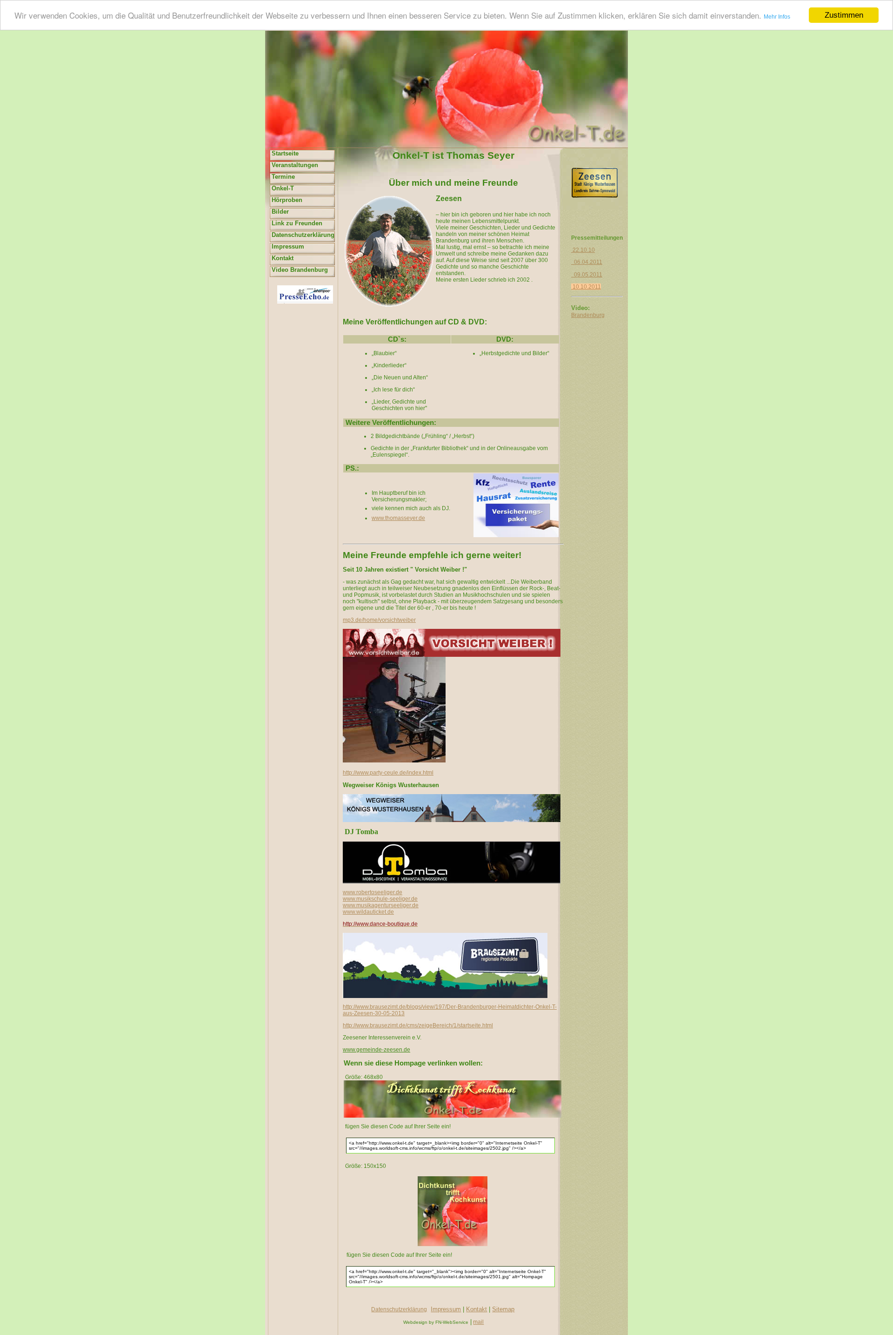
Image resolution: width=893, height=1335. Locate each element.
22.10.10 (583, 250)
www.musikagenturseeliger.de (381, 905)
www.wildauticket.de (368, 912)
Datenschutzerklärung (399, 1309)
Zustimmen (844, 15)
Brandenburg (588, 315)
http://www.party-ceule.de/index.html (388, 772)
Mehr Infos (777, 17)
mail (478, 1322)
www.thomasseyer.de (398, 518)
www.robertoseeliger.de (372, 892)
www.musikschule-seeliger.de (380, 899)
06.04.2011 (586, 262)
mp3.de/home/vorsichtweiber (379, 620)
